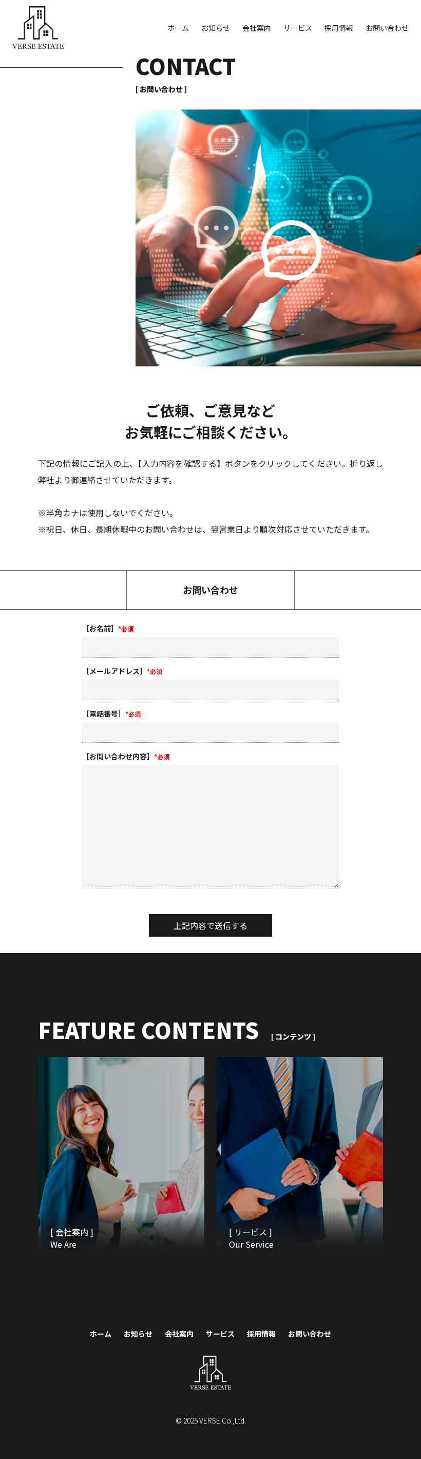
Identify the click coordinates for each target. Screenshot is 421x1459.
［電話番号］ (111, 713)
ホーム (178, 28)
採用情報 (338, 28)
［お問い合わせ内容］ (125, 756)
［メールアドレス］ (122, 671)
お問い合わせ (387, 28)
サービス (297, 28)
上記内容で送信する (210, 925)
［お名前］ (107, 628)
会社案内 (256, 28)
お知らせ (215, 28)
